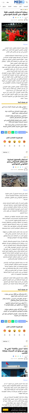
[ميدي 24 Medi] (19, 2)
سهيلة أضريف (21, 20)
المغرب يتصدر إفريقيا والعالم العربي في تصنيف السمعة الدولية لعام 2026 (15, 121)
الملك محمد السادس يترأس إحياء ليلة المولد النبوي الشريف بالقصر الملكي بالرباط (15, 126)
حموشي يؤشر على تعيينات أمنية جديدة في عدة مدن (14, 108)
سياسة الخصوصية (22, 410)
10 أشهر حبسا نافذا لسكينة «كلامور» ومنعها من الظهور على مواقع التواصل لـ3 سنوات (15, 305)
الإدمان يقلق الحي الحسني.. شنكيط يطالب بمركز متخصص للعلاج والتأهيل (14, 299)
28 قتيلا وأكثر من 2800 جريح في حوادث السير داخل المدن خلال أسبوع (15, 295)
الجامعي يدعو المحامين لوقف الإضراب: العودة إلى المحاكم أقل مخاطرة (16, 117)
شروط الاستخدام (14, 410)
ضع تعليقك (5, 152)
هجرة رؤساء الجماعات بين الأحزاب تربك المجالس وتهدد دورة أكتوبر (16, 112)
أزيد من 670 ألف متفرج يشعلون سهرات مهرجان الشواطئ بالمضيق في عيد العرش (16, 310)
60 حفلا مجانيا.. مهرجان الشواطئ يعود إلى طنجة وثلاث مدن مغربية (14, 315)
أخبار (25, 9)
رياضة (21, 9)
